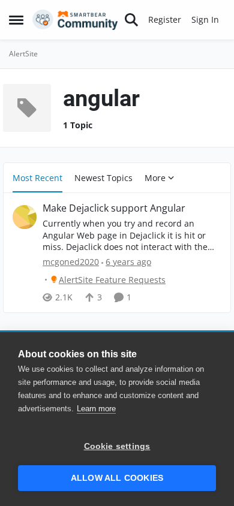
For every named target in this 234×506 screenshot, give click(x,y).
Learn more (96, 408)
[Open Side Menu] (16, 20)
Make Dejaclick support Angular (114, 208)
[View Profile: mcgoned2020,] (25, 217)
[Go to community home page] (75, 20)
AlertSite (23, 54)
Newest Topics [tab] (103, 177)
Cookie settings (117, 446)
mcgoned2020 (71, 261)
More (155, 177)
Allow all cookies (117, 478)
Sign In (205, 19)
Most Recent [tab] (37, 177)
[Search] (131, 20)
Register (164, 19)
